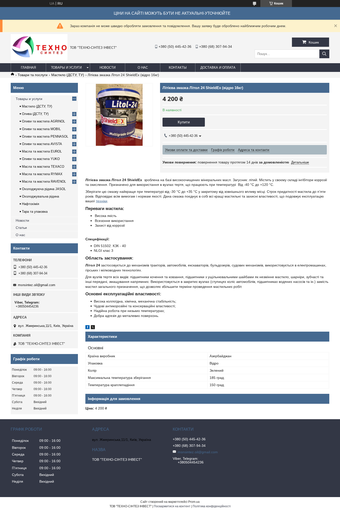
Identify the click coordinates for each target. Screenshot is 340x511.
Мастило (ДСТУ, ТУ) (67, 75)
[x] (93, 328)
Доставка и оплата (217, 67)
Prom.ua (194, 502)
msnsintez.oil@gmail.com (36, 285)
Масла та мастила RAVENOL (44, 181)
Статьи (21, 228)
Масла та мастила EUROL (42, 151)
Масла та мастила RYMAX (42, 174)
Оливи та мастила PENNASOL (45, 136)
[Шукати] (324, 54)
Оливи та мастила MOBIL (41, 129)
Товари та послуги (33, 75)
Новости (107, 67)
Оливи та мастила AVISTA (42, 144)
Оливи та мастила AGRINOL (43, 121)
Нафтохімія (30, 204)
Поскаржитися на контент (172, 506)
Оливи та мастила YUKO (41, 159)
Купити (184, 122)
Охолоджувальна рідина (40, 196)
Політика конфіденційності (212, 506)
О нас (143, 67)
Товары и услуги (66, 67)
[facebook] (87, 328)
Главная (28, 67)
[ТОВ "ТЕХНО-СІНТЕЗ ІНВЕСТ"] (39, 59)
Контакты (178, 67)
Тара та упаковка (35, 211)
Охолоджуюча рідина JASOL (44, 189)
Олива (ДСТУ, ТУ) (35, 114)
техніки (101, 201)
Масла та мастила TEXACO (43, 166)
